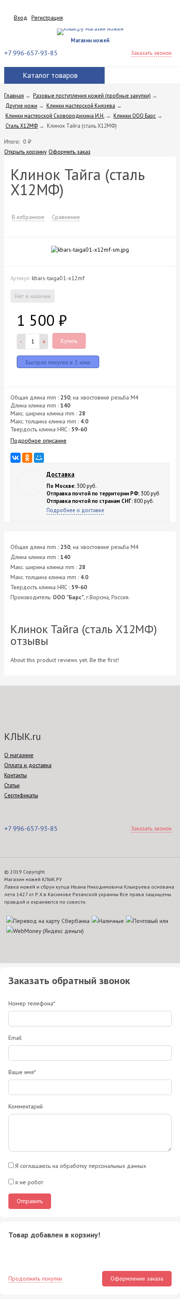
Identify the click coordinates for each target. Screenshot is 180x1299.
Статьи (12, 785)
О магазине (18, 755)
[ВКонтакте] (15, 458)
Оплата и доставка (27, 765)
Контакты (15, 775)
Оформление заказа (137, 1278)
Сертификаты (21, 795)
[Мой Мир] (39, 458)
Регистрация (47, 17)
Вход (20, 17)
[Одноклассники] (27, 458)
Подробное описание (38, 440)
